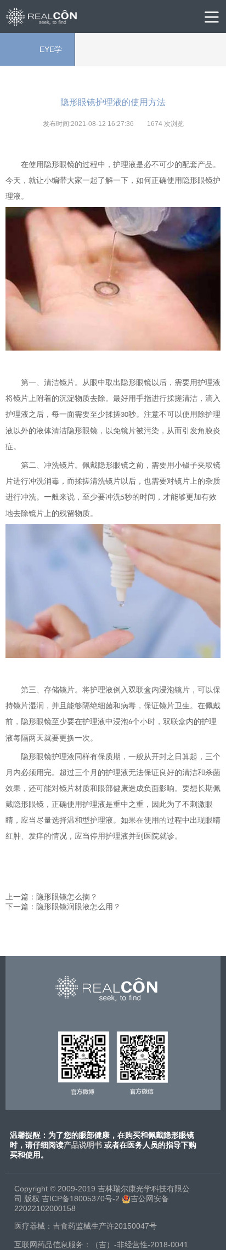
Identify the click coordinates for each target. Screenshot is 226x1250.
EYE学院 (37, 55)
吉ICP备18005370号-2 (81, 1198)
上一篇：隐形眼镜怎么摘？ (51, 896)
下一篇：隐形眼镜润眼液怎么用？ (63, 906)
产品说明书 (83, 1144)
